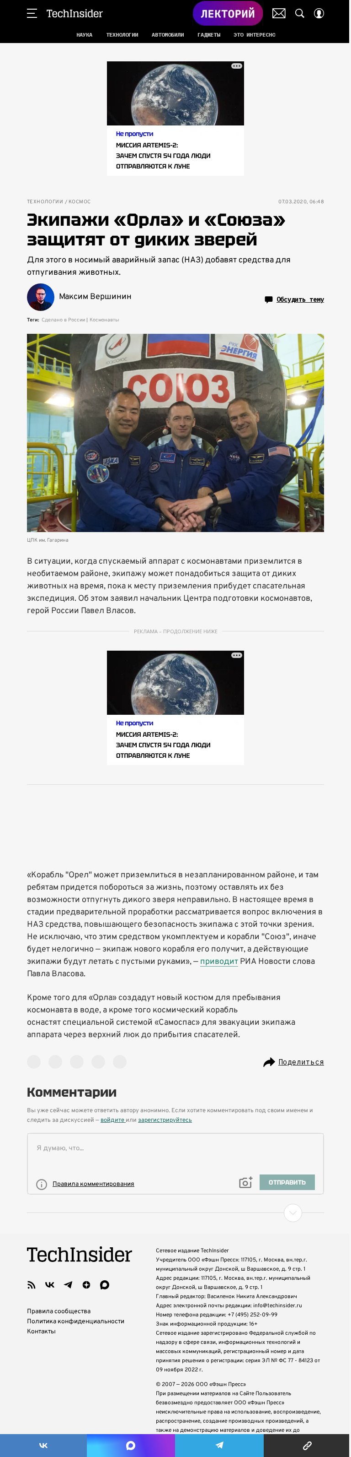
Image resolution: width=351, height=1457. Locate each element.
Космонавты (104, 320)
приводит (219, 962)
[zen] (86, 1284)
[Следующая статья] (175, 1213)
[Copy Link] (307, 1445)
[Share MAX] (131, 1445)
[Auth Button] (319, 13)
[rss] (31, 1284)
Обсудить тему (300, 299)
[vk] (49, 1284)
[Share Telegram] (219, 1445)
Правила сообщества (58, 1312)
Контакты (41, 1332)
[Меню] (32, 13)
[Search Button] (300, 13)
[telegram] (68, 1284)
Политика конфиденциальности (75, 1322)
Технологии (45, 202)
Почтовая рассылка (279, 13)
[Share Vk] (43, 1445)
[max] (104, 1284)
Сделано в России (63, 320)
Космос (79, 202)
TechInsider (74, 13)
